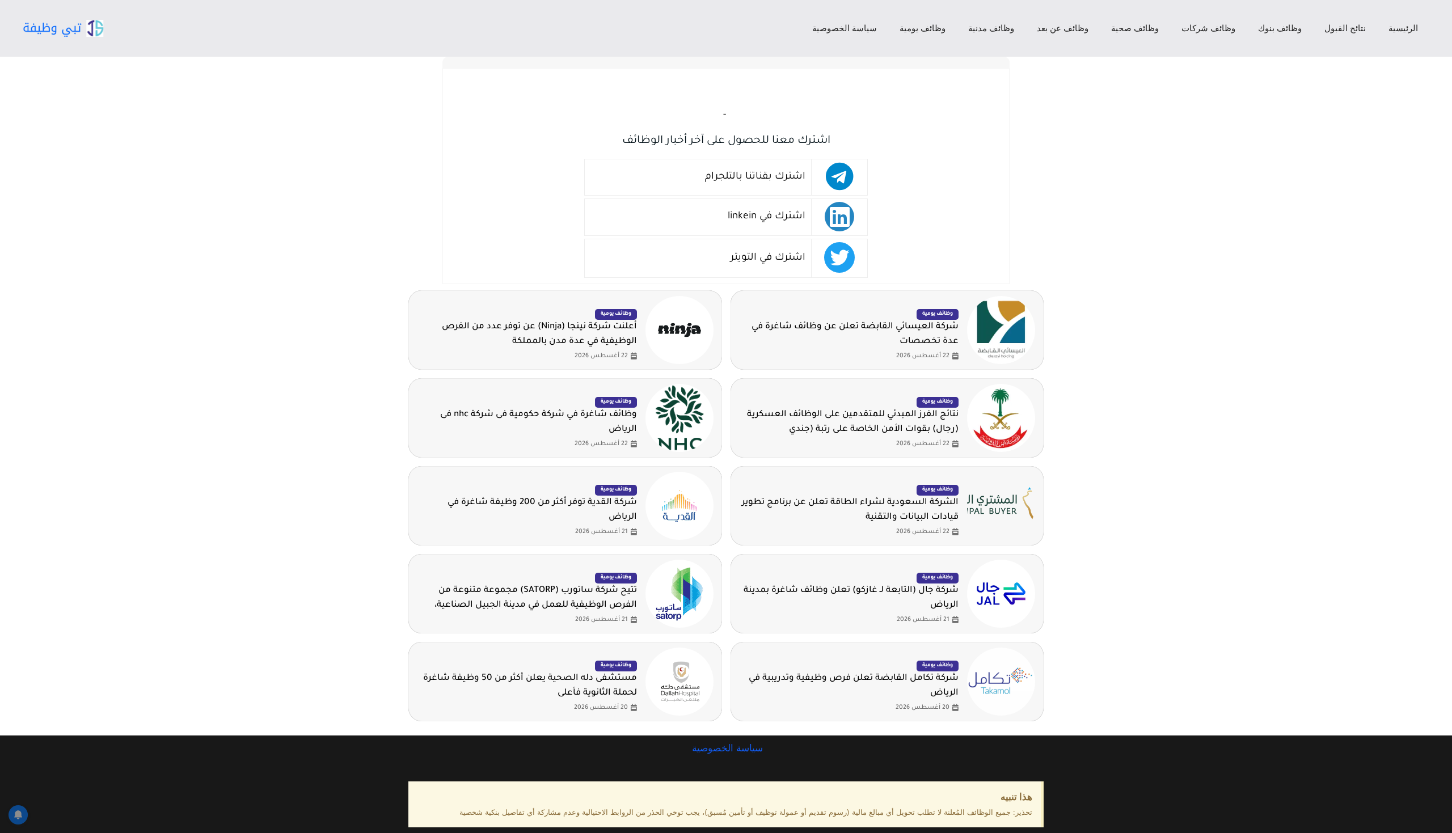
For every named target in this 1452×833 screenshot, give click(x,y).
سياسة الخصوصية (844, 28)
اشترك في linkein (766, 217)
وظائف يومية (923, 28)
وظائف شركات (1208, 28)
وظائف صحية (1135, 28)
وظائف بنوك (1280, 28)
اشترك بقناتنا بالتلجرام (755, 177)
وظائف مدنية (991, 28)
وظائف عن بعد (1062, 28)
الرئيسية (1403, 28)
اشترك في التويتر (768, 258)
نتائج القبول (1345, 28)
